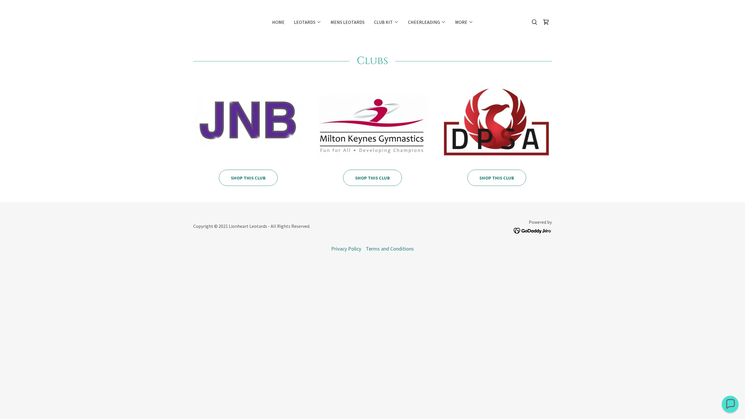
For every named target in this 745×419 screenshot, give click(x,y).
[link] (546, 22)
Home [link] (278, 22)
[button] (307, 22)
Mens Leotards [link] (348, 22)
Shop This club (248, 178)
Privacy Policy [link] (346, 248)
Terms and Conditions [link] (390, 248)
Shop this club (372, 178)
